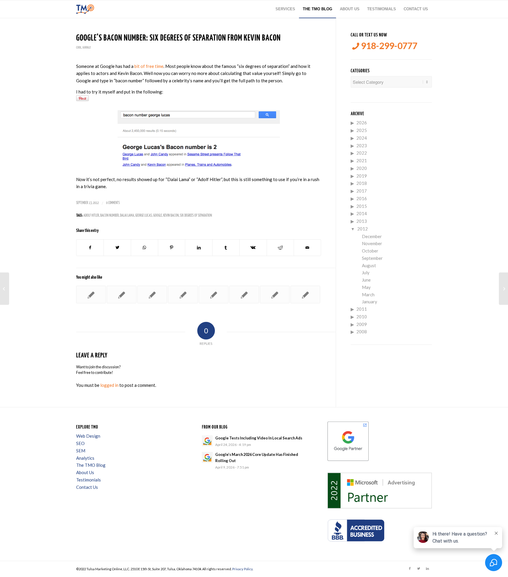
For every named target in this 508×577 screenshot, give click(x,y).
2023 (361, 145)
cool (78, 47)
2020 (361, 168)
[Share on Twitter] (117, 248)
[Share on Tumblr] (226, 248)
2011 (361, 309)
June (366, 279)
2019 (361, 175)
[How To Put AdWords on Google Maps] (91, 294)
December (372, 236)
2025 (361, 130)
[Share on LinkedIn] (198, 248)
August (369, 265)
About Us (85, 472)
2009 (361, 324)
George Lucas (143, 216)
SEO (80, 443)
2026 (361, 122)
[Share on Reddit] (280, 248)
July (366, 272)
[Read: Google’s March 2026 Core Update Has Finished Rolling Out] (207, 457)
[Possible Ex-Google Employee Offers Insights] (305, 294)
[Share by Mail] (307, 248)
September (372, 258)
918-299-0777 (388, 46)
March (368, 294)
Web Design (88, 436)
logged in (109, 385)
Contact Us (87, 487)
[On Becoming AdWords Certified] (275, 294)
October (370, 250)
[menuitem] (285, 9)
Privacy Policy (242, 569)
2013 (361, 221)
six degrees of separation (196, 216)
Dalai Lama (127, 216)
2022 (361, 152)
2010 (361, 316)
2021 (361, 160)
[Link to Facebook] (409, 568)
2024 (361, 138)
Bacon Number (109, 216)
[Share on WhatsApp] (144, 248)
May (366, 287)
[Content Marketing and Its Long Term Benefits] (4, 288)
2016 (361, 198)
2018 (361, 183)
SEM (80, 450)
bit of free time (148, 66)
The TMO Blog (91, 465)
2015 (361, 206)
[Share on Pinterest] (171, 248)
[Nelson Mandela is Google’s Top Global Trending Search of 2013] (244, 294)
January (369, 301)
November (372, 243)
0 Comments (113, 203)
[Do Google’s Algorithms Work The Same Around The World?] (152, 294)
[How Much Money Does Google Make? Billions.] (213, 294)
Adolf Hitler (91, 216)
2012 (362, 228)
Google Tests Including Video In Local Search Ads (258, 438)
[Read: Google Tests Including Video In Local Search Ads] (207, 441)
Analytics (85, 458)
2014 (361, 213)
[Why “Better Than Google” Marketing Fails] (121, 294)
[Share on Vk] (253, 248)
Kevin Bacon (171, 216)
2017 (361, 190)
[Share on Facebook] (89, 248)
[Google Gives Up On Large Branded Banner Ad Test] (183, 294)
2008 (361, 331)
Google (87, 47)
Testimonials (88, 479)
